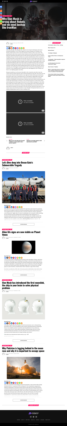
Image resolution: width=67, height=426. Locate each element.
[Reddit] (11, 48)
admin (11, 43)
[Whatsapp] (22, 48)
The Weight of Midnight (52, 53)
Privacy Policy (47, 419)
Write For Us (28, 419)
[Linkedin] (13, 48)
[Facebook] (7, 48)
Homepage (18, 419)
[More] (24, 48)
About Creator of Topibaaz (53, 66)
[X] (9, 48)
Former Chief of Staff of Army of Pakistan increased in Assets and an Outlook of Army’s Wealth (56, 75)
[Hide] (0, 25)
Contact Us (33, 419)
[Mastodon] (17, 48)
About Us (22, 419)
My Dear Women (51, 50)
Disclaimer (42, 419)
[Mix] (19, 48)
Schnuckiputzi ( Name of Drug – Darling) (55, 45)
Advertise (37, 419)
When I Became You (51, 47)
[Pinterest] (15, 48)
